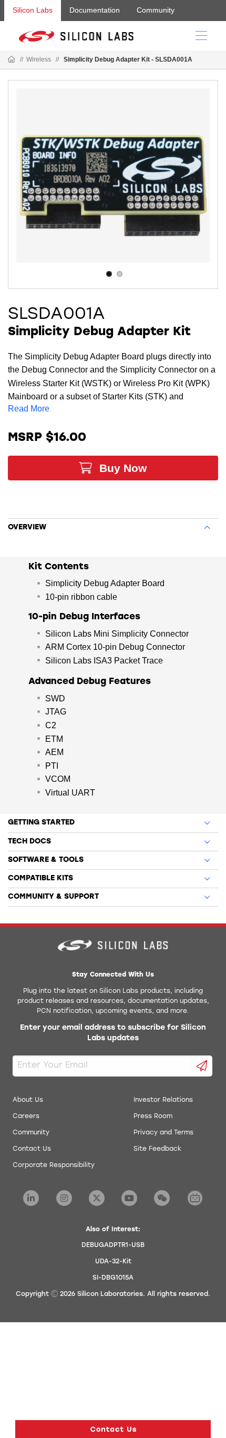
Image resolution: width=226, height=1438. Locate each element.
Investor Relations (163, 1100)
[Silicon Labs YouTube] (129, 1198)
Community (155, 10)
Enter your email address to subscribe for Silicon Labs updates (113, 1033)
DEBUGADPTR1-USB (113, 1245)
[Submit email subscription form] (202, 1066)
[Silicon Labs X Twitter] (97, 1198)
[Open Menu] (201, 34)
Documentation (94, 10)
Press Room (152, 1116)
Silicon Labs (33, 10)
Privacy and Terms (163, 1133)
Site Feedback (157, 1149)
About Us (28, 1100)
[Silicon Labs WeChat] (162, 1198)
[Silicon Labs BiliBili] (195, 1198)
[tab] (113, 525)
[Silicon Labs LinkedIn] (31, 1198)
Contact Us (32, 1149)
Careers (26, 1116)
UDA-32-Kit (113, 1262)
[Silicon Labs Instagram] (64, 1198)
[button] (113, 1429)
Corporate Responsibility (54, 1165)
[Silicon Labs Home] (11, 60)
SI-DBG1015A (113, 1278)
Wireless (38, 59)
